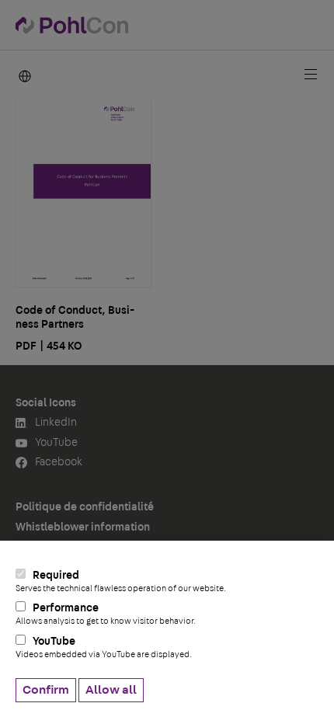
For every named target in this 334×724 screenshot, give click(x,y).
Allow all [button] (111, 690)
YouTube (104, 647)
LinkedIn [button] (55, 422)
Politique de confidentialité (85, 507)
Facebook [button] (57, 462)
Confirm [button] (46, 690)
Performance (106, 614)
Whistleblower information (83, 527)
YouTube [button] (55, 442)
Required (121, 581)
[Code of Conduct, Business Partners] (83, 192)
